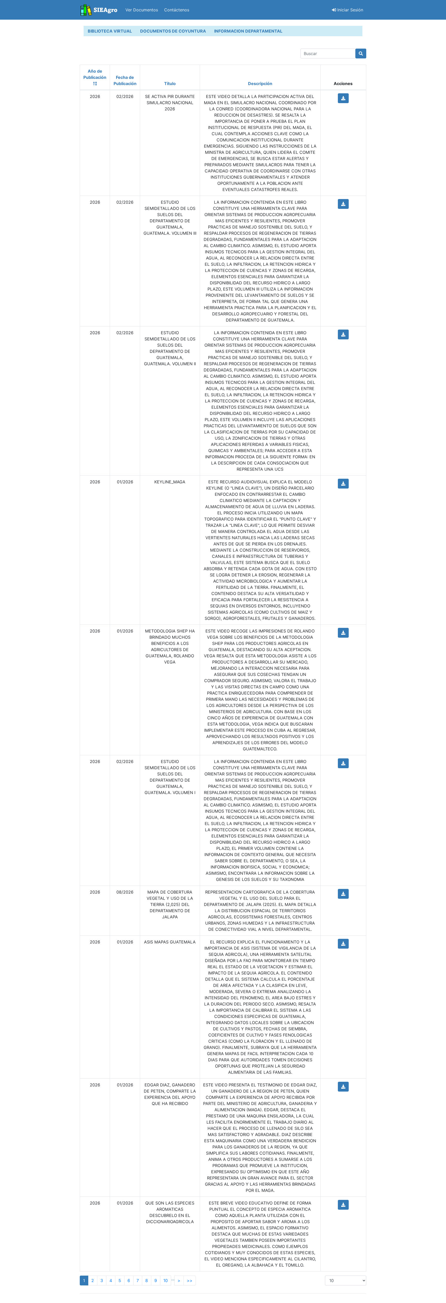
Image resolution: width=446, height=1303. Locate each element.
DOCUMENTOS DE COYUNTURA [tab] (173, 31)
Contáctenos (176, 9)
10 (165, 1280)
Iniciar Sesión (349, 9)
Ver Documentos (141, 9)
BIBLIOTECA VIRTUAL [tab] (110, 31)
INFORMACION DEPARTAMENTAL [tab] (248, 31)
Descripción (260, 83)
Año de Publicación (94, 74)
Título (170, 83)
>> (190, 1280)
